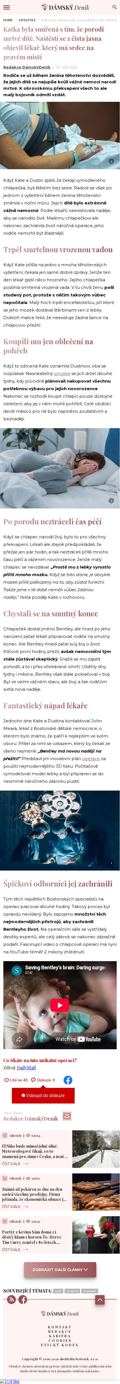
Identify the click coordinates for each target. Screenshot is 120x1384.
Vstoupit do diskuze (45, 1095)
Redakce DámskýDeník (27, 67)
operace (91, 758)
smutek (62, 373)
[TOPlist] (10, 1381)
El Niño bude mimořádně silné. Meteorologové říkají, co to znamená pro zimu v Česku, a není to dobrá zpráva (35, 1153)
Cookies (60, 1340)
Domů (8, 20)
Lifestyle (27, 20)
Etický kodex (60, 1345)
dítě (58, 1291)
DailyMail (26, 1068)
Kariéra (60, 1336)
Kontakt (60, 1327)
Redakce (60, 1331)
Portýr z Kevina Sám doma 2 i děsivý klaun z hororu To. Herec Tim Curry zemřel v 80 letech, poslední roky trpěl (31, 1239)
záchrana (89, 1291)
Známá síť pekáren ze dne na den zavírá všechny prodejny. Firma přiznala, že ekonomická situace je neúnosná (34, 1197)
